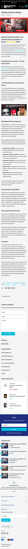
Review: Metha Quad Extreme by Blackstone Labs (17, 474)
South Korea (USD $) (6, 526)
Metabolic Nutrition (5, 370)
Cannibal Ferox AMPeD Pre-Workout (17, 396)
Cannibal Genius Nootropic (15, 405)
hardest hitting (5, 68)
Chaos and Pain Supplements (7, 363)
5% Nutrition (12, 383)
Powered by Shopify (5, 546)
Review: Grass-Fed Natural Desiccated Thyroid (18, 467)
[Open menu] (2, 6)
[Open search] (20, 6)
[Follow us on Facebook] (2, 344)
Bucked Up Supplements (6, 359)
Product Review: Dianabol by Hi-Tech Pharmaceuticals (18, 459)
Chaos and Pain (12, 394)
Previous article (6, 296)
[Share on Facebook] (6, 288)
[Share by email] (14, 288)
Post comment (8, 333)
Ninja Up (3, 373)
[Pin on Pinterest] (9, 288)
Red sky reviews (23, 283)
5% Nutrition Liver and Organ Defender (15, 386)
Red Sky (2, 14)
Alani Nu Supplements (6, 352)
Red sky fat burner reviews (17, 283)
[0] (25, 6)
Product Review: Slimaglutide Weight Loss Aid (18, 444)
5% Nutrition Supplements (7, 356)
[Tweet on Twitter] (11, 288)
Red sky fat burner (9, 283)
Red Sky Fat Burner (18, 50)
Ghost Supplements (5, 366)
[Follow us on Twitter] (5, 344)
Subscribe (14, 429)
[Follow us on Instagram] (7, 344)
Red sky (5, 283)
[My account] (22, 6)
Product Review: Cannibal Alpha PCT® (18, 451)
